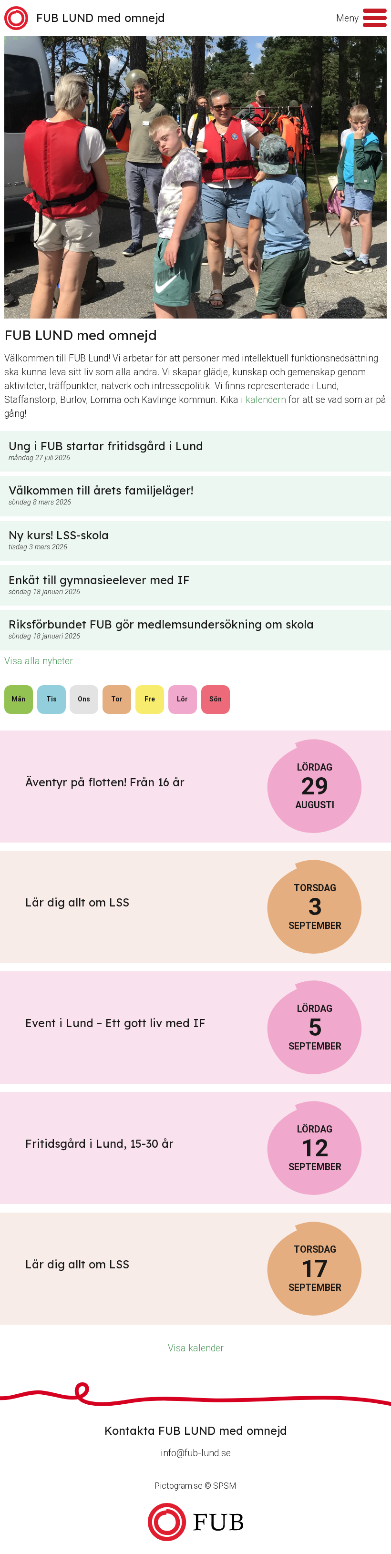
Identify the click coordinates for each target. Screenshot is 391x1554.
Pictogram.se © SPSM (195, 1486)
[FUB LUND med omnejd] (195, 1522)
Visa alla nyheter (38, 661)
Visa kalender (196, 1348)
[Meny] (375, 18)
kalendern (266, 399)
